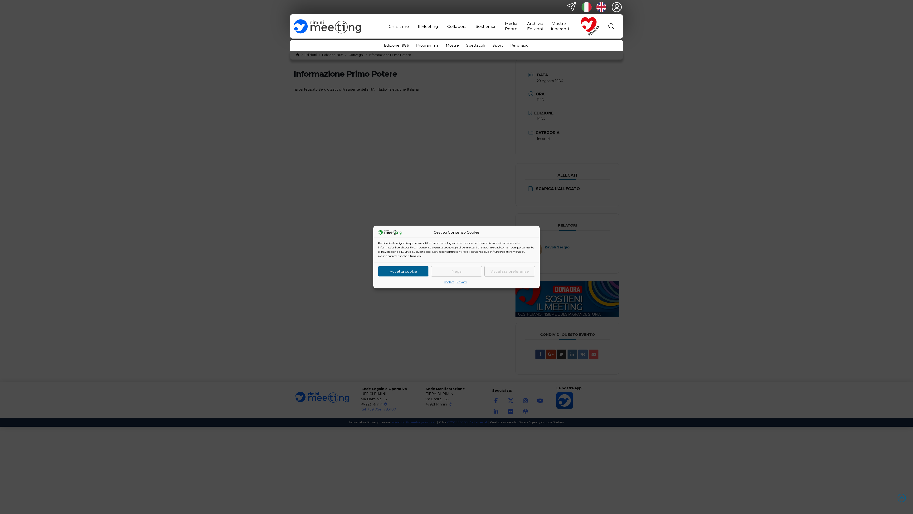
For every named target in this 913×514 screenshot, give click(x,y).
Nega (456, 271)
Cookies (449, 282)
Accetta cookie (403, 271)
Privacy (461, 282)
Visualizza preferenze (509, 271)
